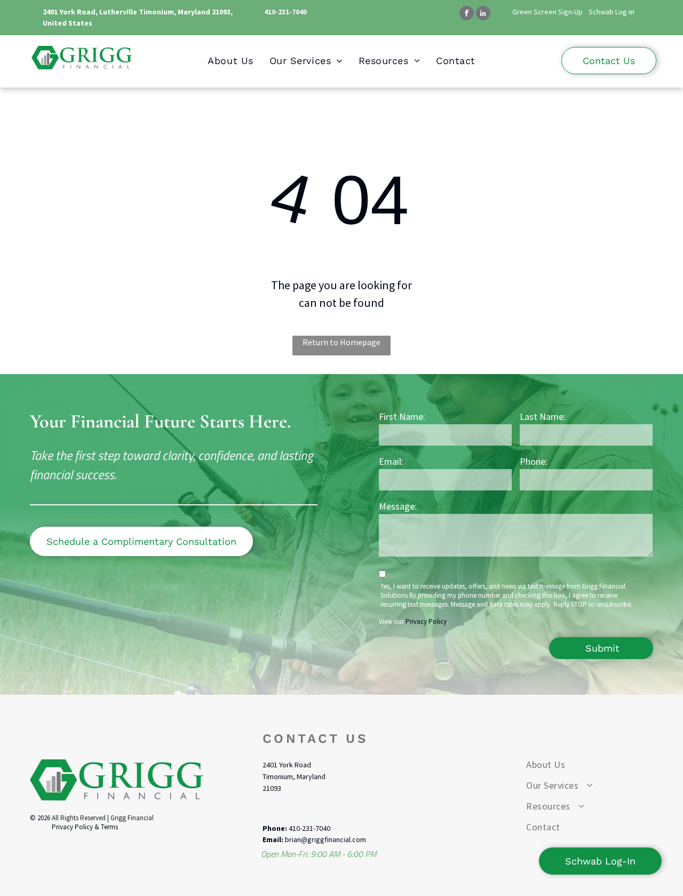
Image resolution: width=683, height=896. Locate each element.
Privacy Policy (426, 621)
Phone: (533, 461)
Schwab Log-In (611, 12)
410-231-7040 (285, 12)
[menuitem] (230, 60)
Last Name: (543, 416)
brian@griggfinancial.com (325, 839)
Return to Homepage (341, 342)
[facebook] (466, 14)
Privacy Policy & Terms (85, 826)
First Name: (402, 416)
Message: (398, 506)
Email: (391, 461)
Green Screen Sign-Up (547, 12)
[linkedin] (483, 14)
